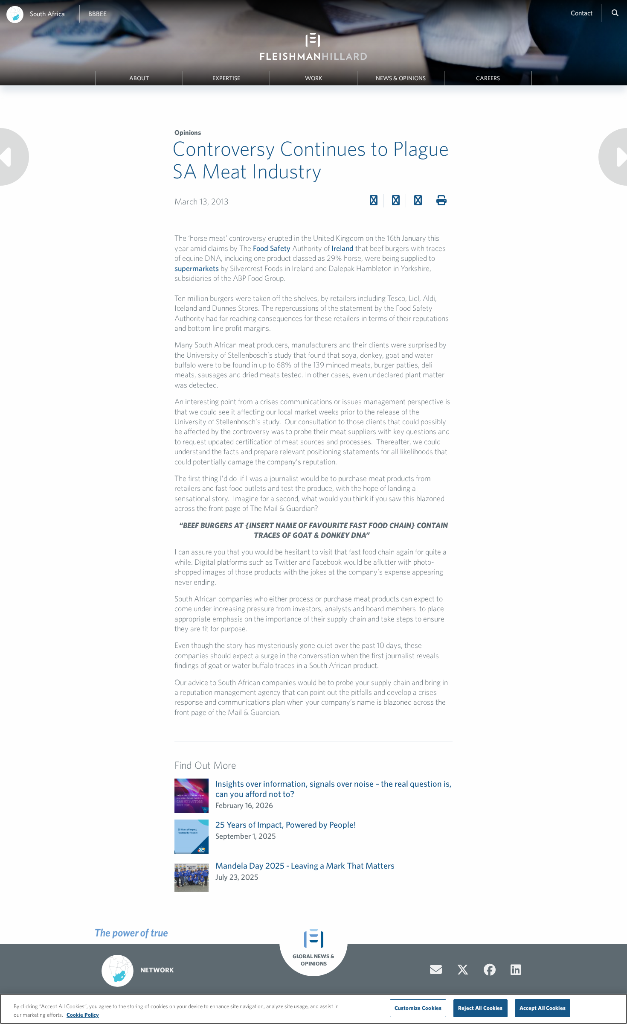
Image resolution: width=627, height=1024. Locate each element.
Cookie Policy (83, 1015)
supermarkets (196, 268)
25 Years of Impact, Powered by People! (285, 824)
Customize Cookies (418, 1008)
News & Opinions (401, 78)
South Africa (47, 14)
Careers (488, 78)
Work (313, 78)
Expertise (226, 78)
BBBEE (97, 14)
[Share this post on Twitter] (396, 200)
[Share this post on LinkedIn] (418, 200)
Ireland (342, 248)
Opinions (187, 132)
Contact (581, 13)
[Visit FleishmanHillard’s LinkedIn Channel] (515, 970)
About (139, 78)
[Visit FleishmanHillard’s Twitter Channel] (463, 970)
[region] (313, 1009)
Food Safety (271, 248)
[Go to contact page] (436, 970)
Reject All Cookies (480, 1008)
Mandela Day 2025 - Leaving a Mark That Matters (305, 865)
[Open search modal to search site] (615, 13)
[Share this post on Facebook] (373, 200)
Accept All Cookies (543, 1008)
